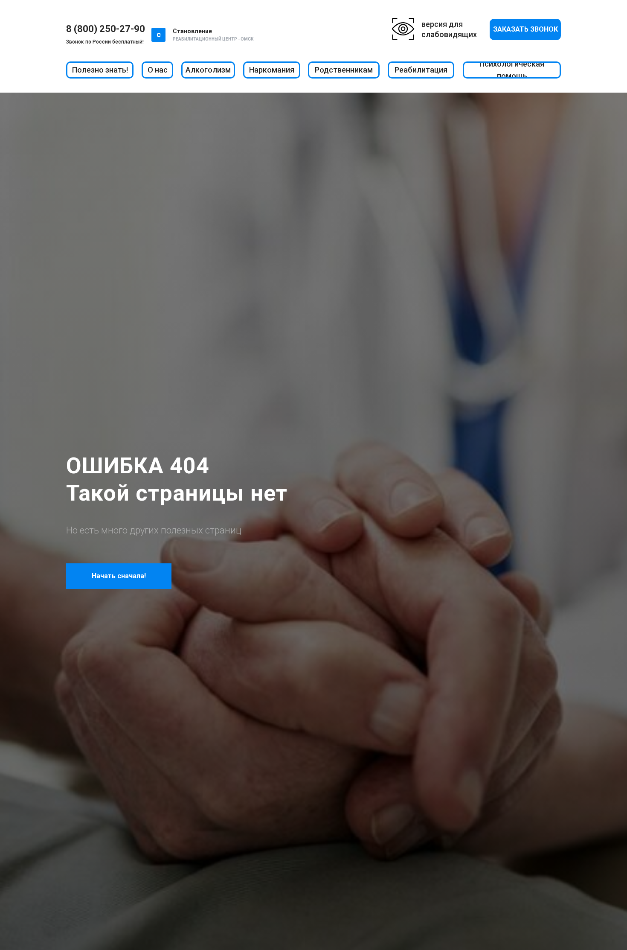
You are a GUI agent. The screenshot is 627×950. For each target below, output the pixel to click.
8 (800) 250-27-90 (105, 28)
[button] (525, 29)
